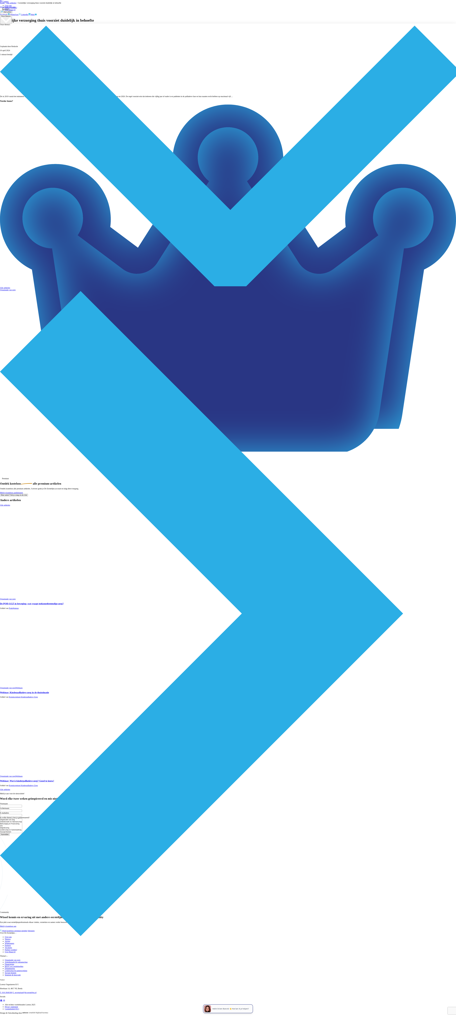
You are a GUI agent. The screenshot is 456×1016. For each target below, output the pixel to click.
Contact (5, 1)
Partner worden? (11, 8)
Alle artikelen (5, 288)
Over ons (8, 6)
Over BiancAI (10, 10)
